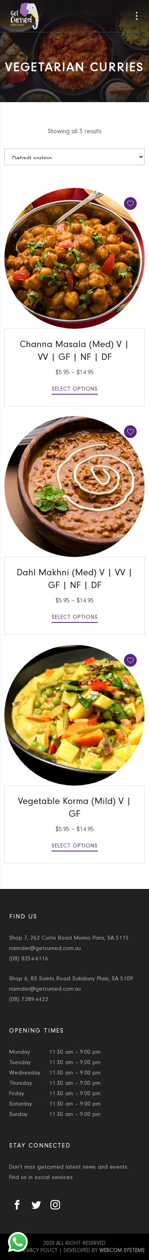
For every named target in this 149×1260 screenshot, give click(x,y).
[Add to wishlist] (130, 203)
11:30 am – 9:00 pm (75, 1052)
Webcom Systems (122, 1250)
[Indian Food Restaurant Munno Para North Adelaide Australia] (25, 16)
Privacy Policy (38, 1250)
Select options (75, 389)
